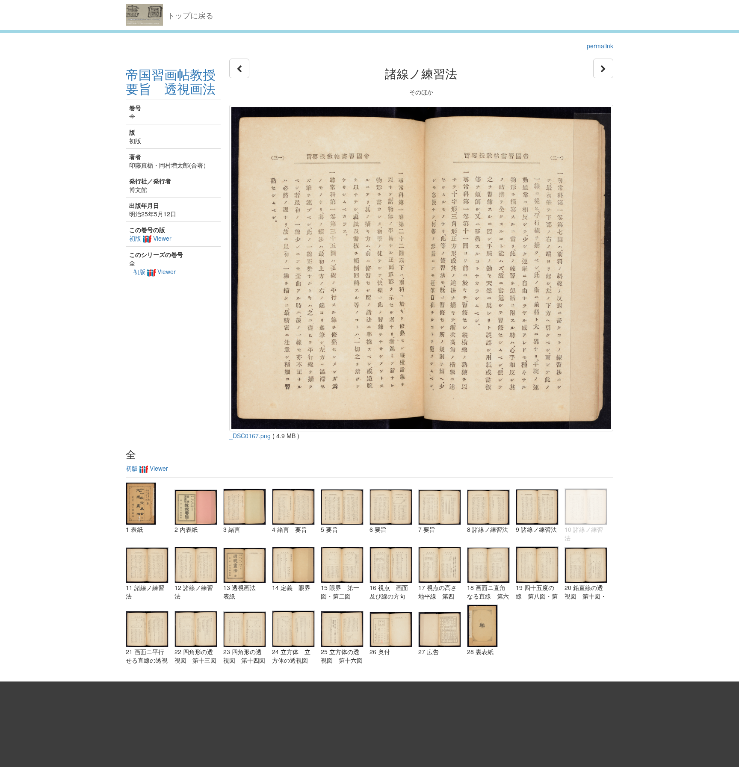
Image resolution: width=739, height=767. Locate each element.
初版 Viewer (150, 238)
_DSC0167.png (250, 435)
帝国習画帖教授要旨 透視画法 (171, 81)
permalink (600, 45)
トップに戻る (190, 15)
